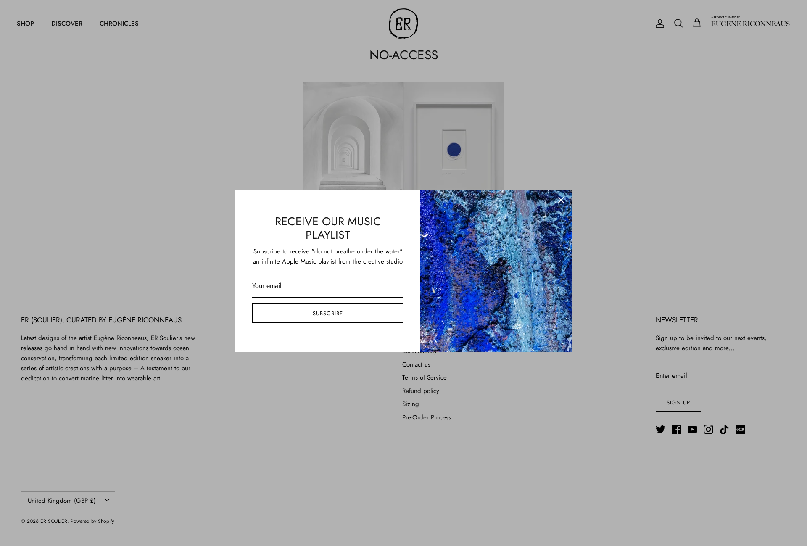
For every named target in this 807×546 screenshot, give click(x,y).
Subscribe (328, 313)
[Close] (561, 200)
